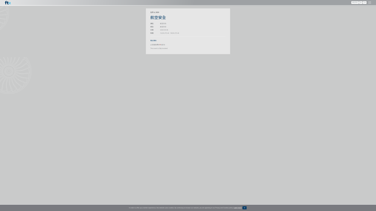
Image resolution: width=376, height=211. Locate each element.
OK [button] (244, 208)
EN (361, 2)
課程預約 (355, 2)
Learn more (238, 208)
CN (365, 2)
